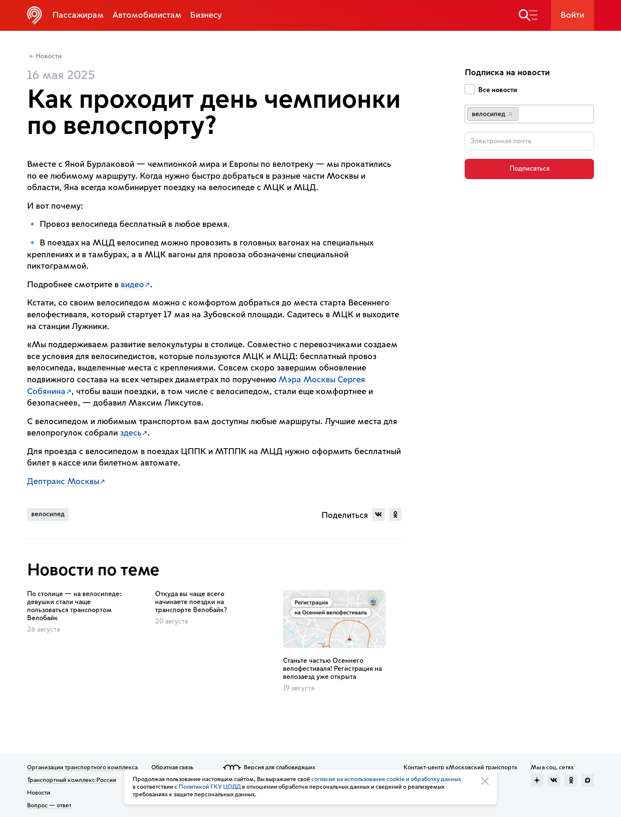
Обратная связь (172, 768)
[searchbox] (527, 113)
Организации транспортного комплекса (82, 768)
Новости (48, 56)
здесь (131, 433)
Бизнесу (206, 15)
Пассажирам (78, 15)
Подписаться (529, 168)
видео (132, 285)
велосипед (48, 514)
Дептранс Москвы (63, 481)
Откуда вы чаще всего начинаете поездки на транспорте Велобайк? (191, 602)
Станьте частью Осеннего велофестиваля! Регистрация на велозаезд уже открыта (332, 668)
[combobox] (529, 114)
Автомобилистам (147, 15)
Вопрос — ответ (49, 806)
